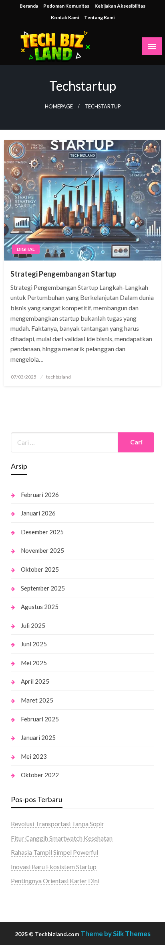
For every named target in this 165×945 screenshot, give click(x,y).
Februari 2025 (40, 719)
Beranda (29, 6)
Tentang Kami (99, 17)
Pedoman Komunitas (66, 6)
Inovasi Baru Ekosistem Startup (54, 866)
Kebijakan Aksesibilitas (120, 6)
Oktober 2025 (40, 569)
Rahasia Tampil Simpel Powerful (54, 852)
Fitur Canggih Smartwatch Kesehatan (62, 838)
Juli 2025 (33, 625)
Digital (26, 249)
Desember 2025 (42, 532)
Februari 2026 (40, 494)
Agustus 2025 (39, 606)
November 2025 (42, 550)
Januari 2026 (38, 513)
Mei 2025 (34, 662)
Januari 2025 (38, 737)
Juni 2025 (34, 644)
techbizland (58, 377)
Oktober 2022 (40, 774)
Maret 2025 (37, 700)
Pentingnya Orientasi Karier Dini (55, 880)
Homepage (59, 107)
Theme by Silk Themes (115, 933)
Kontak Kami (65, 17)
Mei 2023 (34, 756)
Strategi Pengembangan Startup (63, 273)
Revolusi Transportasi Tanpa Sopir (57, 823)
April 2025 (35, 681)
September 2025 (43, 588)
